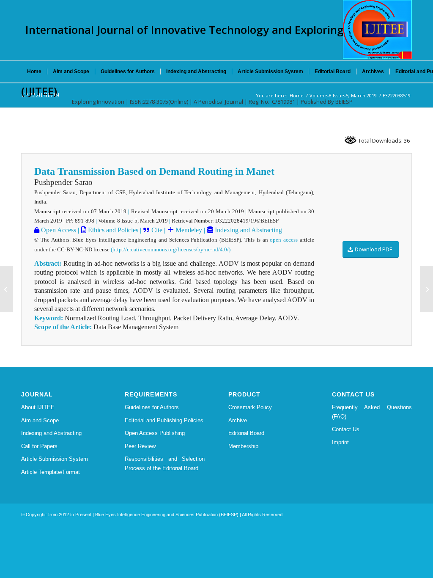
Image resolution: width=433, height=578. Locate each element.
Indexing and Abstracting (247, 230)
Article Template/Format (50, 472)
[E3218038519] (6, 289)
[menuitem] (34, 71)
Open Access (57, 230)
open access (284, 240)
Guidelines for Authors (152, 407)
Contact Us (345, 429)
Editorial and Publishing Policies (164, 420)
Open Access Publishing (155, 433)
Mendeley (188, 230)
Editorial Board (246, 433)
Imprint (340, 442)
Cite (156, 230)
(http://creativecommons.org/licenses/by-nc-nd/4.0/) (170, 249)
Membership (243, 446)
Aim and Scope (40, 420)
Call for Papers (39, 446)
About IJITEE (38, 407)
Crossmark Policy (250, 407)
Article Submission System (54, 459)
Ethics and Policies (112, 230)
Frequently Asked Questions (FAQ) (372, 411)
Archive (237, 420)
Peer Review (140, 446)
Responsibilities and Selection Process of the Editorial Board (165, 463)
